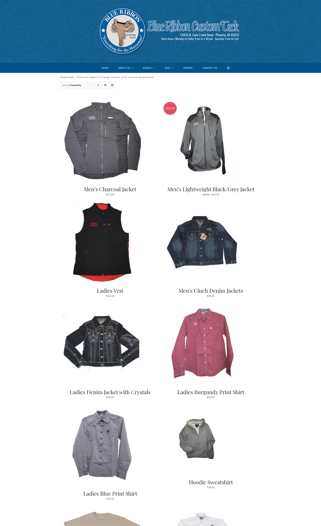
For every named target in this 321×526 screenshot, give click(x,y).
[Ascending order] (98, 85)
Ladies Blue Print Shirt (110, 493)
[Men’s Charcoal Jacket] (102, 100)
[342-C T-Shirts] (102, 506)
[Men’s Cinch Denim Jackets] (203, 202)
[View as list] (112, 85)
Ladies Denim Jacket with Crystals (110, 391)
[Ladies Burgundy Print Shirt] (203, 303)
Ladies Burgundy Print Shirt (210, 391)
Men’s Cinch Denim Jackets (211, 290)
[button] (228, 68)
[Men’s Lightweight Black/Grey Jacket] (203, 100)
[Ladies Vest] (102, 202)
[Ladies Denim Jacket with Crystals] (102, 303)
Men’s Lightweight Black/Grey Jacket (210, 189)
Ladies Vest (110, 290)
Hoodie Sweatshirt (211, 482)
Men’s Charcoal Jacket (110, 189)
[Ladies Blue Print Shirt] (102, 404)
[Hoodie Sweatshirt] (197, 404)
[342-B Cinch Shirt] (203, 506)
